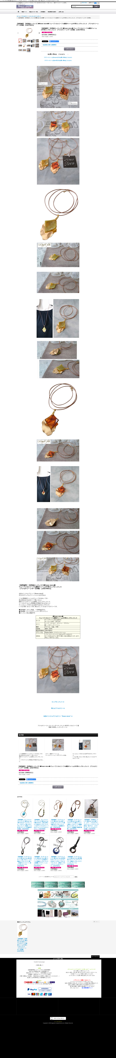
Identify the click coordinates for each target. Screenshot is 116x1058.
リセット (97, 921)
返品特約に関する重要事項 (49, 44)
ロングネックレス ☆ (58, 702)
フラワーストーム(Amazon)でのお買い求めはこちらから (58, 57)
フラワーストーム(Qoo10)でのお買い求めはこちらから (58, 60)
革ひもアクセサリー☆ (58, 708)
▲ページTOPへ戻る (58, 958)
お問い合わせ (69, 49)
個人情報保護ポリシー (87, 987)
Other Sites (84, 2)
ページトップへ (96, 956)
